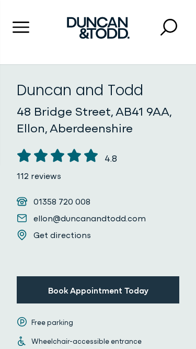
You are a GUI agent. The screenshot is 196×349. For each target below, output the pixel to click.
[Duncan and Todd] (98, 28)
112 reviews (39, 175)
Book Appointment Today (98, 290)
